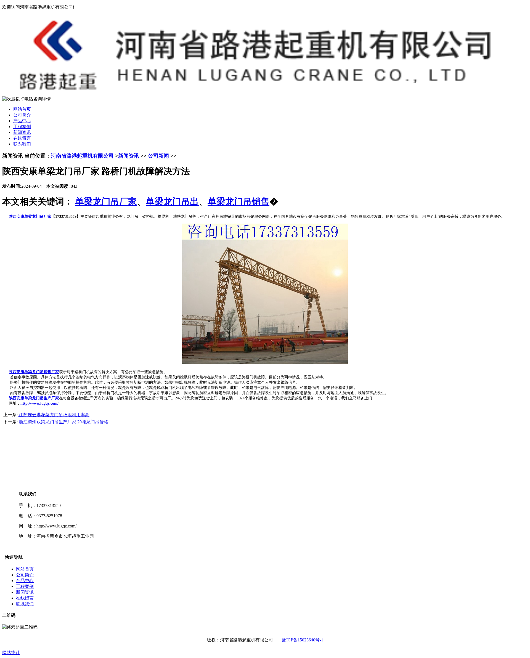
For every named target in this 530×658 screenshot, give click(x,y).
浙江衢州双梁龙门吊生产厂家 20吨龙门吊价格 (63, 422)
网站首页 (22, 109)
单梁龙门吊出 (172, 201)
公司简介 (22, 115)
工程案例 (22, 126)
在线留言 (22, 138)
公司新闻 (158, 156)
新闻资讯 (22, 132)
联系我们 (22, 144)
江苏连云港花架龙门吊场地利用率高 (53, 414)
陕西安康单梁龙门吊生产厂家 (34, 398)
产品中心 (22, 120)
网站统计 (11, 652)
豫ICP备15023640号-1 (302, 640)
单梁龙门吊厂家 (106, 201)
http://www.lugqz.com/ (39, 403)
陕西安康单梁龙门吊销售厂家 (34, 372)
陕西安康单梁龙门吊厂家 (30, 216)
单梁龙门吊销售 (238, 201)
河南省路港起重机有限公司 (82, 156)
